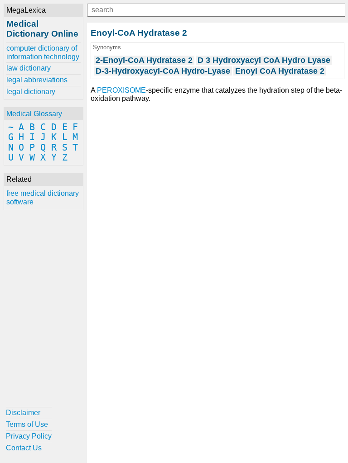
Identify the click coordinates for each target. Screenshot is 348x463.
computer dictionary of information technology (42, 52)
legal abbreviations (37, 80)
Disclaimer (23, 412)
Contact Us (24, 448)
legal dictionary (30, 91)
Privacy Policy (29, 436)
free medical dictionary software (42, 197)
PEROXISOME (121, 90)
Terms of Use (27, 424)
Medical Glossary (34, 114)
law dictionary (28, 68)
